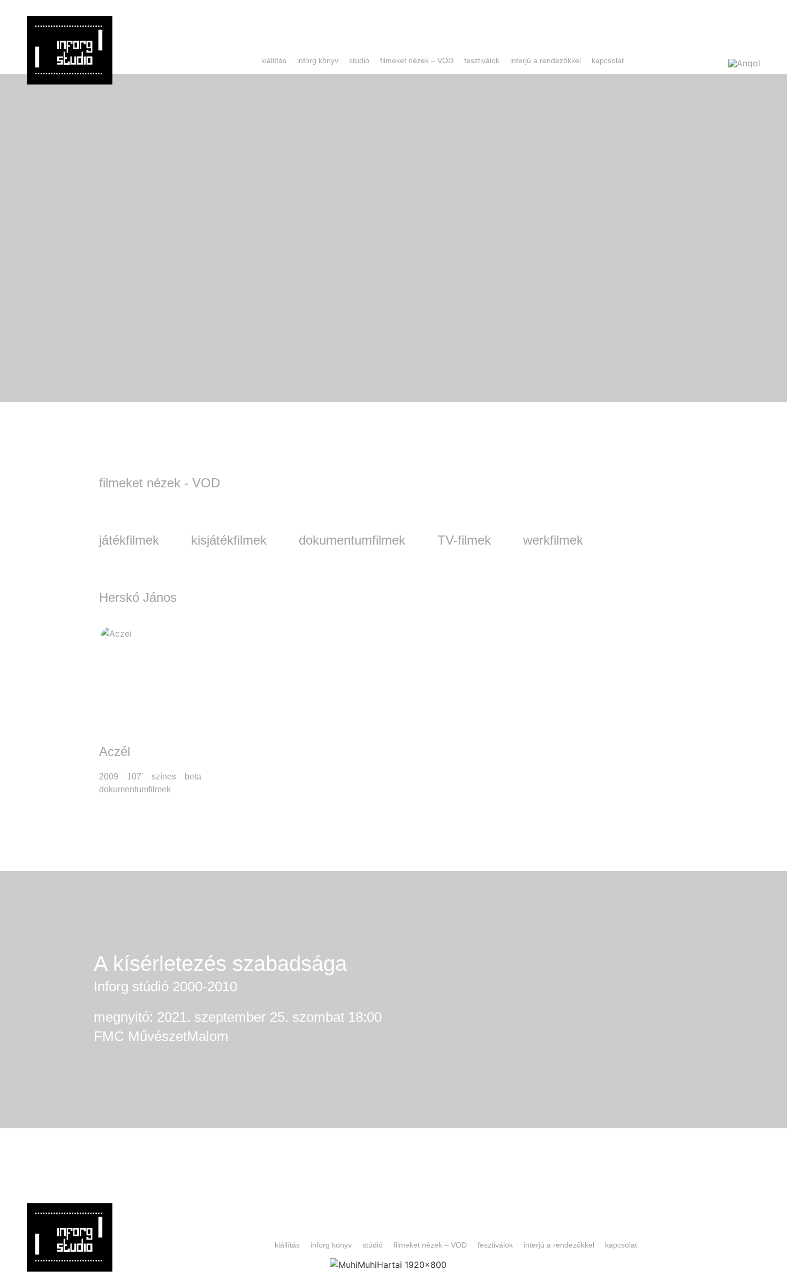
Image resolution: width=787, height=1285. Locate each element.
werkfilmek (553, 540)
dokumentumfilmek (352, 540)
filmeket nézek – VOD (416, 60)
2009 (108, 776)
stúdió (359, 60)
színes (164, 776)
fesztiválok (482, 60)
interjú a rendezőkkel (545, 60)
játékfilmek (129, 540)
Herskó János (138, 597)
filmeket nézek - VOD (159, 483)
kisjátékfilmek (229, 540)
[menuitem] (744, 62)
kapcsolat (608, 60)
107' (135, 776)
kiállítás (273, 60)
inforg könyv (317, 60)
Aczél (114, 751)
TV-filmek (464, 540)
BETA (193, 776)
